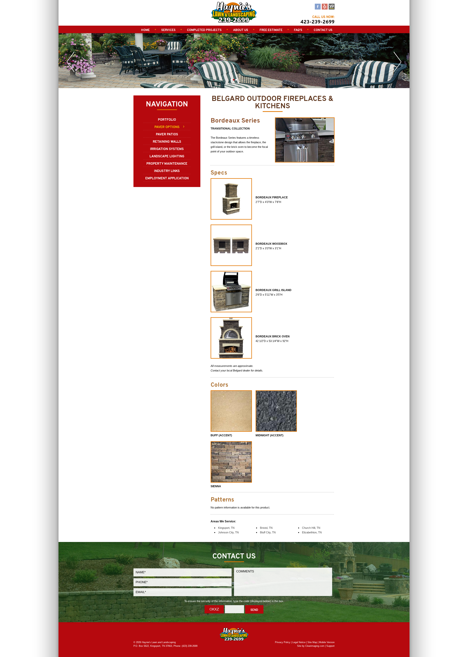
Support (330, 646)
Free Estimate (271, 30)
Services (168, 30)
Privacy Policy (282, 642)
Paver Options (167, 127)
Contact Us (323, 30)
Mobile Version (327, 642)
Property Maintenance (166, 164)
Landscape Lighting (167, 156)
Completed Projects (204, 30)
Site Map (312, 642)
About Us (240, 30)
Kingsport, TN (226, 527)
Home (145, 30)
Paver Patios (167, 134)
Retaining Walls (167, 142)
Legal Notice (298, 642)
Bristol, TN (266, 527)
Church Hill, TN (311, 527)
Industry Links (167, 171)
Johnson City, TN (228, 532)
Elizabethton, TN (312, 532)
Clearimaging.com (314, 646)
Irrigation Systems (167, 149)
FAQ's (298, 30)
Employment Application (167, 178)
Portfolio (167, 120)
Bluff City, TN (268, 532)
